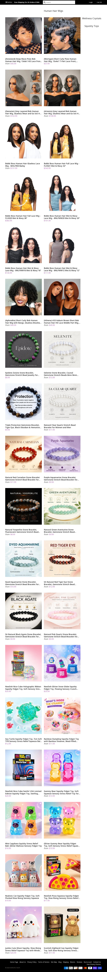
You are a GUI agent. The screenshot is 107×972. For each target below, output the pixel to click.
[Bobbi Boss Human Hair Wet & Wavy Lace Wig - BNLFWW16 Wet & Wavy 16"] (23, 245)
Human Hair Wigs (53, 10)
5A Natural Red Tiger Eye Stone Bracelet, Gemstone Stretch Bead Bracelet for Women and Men (59, 583)
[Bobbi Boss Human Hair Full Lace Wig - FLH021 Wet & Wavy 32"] (62, 140)
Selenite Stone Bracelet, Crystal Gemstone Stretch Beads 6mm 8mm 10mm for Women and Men (60, 374)
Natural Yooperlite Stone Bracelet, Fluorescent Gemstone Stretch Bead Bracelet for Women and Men (21, 530)
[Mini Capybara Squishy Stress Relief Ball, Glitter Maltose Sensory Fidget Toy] (23, 820)
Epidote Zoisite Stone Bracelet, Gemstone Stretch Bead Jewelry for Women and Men (21, 374)
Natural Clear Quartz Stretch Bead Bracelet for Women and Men (60, 426)
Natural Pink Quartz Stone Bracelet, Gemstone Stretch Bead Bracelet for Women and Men (60, 635)
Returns (72, 962)
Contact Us (97, 962)
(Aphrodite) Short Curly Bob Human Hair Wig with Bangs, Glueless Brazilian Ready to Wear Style (23, 321)
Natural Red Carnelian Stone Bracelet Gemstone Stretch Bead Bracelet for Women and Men (22, 478)
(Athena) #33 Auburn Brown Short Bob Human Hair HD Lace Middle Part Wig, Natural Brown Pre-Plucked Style (61, 321)
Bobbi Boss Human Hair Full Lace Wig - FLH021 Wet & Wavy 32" (61, 164)
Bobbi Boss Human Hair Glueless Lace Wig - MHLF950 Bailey (22, 164)
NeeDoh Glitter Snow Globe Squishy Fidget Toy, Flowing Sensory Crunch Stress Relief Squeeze (60, 687)
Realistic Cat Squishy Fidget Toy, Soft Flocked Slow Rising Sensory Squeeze (22, 897)
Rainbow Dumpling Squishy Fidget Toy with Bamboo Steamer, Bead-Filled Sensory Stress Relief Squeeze (61, 740)
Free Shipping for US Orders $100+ (27, 2)
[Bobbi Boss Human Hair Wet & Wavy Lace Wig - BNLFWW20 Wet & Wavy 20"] (62, 192)
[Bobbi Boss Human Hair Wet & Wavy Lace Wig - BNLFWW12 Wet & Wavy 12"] (62, 245)
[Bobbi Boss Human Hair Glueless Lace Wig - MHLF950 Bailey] (23, 140)
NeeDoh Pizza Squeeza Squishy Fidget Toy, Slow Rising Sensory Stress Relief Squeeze (61, 897)
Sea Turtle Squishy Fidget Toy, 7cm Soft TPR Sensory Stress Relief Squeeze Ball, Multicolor (23, 740)
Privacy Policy (31, 962)
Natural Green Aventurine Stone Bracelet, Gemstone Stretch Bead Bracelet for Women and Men (59, 530)
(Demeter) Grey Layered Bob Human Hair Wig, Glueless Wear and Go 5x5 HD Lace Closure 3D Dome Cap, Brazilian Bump (23, 112)
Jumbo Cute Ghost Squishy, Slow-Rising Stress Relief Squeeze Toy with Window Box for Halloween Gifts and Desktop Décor (23, 949)
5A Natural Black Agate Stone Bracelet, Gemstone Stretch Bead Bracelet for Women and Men (23, 635)
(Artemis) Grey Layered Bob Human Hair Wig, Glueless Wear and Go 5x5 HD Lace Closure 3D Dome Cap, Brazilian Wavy (62, 112)
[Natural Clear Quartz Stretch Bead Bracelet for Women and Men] (62, 401)
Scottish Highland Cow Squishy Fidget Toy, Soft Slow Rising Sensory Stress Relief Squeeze (61, 949)
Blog (59, 962)
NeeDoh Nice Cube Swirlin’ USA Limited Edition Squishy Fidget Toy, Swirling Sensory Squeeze (23, 792)
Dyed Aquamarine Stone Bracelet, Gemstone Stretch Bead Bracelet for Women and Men (22, 583)
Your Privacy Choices (94, 964)
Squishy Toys (92, 26)
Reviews (79, 962)
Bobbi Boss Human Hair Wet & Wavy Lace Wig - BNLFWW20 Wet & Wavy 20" (62, 217)
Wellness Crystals (91, 18)
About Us (23, 962)
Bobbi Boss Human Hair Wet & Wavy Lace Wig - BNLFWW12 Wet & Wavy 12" (62, 269)
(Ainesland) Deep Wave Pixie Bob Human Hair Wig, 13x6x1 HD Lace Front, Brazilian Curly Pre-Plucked (23, 60)
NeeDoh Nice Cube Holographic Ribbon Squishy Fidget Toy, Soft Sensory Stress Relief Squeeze (23, 687)
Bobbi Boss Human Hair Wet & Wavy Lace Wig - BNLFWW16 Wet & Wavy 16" (23, 269)
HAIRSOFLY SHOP (15, 968)
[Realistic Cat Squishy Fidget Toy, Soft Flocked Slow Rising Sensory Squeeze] (23, 872)
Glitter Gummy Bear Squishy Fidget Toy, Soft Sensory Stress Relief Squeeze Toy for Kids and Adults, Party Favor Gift (62, 844)
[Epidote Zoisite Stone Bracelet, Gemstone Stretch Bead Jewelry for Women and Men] (23, 349)
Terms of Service (43, 962)
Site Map (54, 962)
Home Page (14, 962)
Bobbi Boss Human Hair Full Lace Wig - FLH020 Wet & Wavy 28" (23, 217)
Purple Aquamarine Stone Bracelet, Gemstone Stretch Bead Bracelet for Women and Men (60, 478)
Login (91, 2)
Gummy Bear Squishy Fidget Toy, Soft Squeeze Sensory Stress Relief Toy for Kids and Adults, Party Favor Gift (61, 792)
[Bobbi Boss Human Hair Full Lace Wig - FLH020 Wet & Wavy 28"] (23, 192)
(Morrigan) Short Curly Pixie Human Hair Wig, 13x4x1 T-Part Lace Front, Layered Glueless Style (60, 60)
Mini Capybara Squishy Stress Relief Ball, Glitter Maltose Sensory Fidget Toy (23, 844)
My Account (88, 962)
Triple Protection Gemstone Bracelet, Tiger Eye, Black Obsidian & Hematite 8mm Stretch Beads (22, 426)
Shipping (66, 962)
